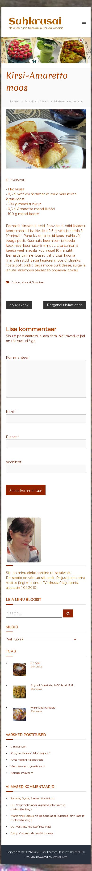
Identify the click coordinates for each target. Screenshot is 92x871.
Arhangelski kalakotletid (27, 759)
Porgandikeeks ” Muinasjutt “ (30, 753)
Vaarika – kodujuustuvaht (28, 766)
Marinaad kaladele (43, 707)
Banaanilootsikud (42, 798)
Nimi (11, 412)
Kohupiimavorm (22, 773)
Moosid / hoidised (36, 101)
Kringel (35, 663)
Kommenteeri (17, 357)
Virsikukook (18, 746)
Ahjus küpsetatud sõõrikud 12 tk (52, 685)
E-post (12, 437)
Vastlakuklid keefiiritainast (33, 826)
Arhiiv (16, 282)
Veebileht (13, 462)
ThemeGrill (77, 852)
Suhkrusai (35, 22)
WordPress (60, 857)
